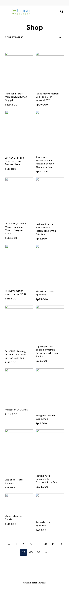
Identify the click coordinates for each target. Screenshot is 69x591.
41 (45, 544)
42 (53, 544)
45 (31, 552)
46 (38, 552)
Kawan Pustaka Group (34, 582)
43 (60, 544)
